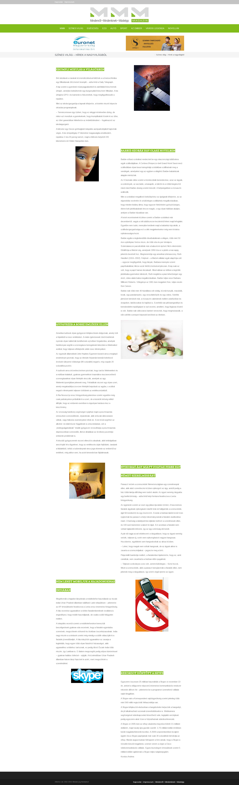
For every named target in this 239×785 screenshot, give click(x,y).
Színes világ (76, 28)
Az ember (136, 28)
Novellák (173, 28)
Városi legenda (155, 28)
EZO (104, 28)
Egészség (92, 28)
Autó (113, 28)
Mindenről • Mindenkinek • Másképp (169, 782)
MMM (62, 28)
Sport (123, 28)
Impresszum (69, 2)
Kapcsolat (59, 2)
